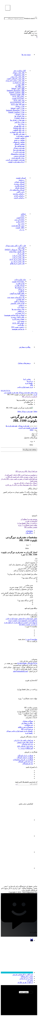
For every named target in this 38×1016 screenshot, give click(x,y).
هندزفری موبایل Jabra (24, 411)
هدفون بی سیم (19, 140)
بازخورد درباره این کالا (29, 396)
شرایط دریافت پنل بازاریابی (23, 740)
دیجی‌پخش (33, 392)
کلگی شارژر (20, 84)
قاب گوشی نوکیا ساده (16, 251)
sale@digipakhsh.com (20, 671)
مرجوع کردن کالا (27, 729)
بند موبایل (21, 289)
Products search (29, 18)
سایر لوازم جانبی (20, 279)
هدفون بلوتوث (19, 138)
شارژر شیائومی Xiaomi (16, 112)
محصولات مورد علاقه (25, 727)
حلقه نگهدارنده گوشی (17, 293)
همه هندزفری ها (18, 150)
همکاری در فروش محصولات (23, 759)
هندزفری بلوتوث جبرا (27, 622)
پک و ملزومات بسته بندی (15, 297)
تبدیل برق (21, 124)
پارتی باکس (20, 192)
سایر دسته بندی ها (18, 309)
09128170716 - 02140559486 (27, 663)
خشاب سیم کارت (18, 319)
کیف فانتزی (20, 299)
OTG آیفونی (20, 218)
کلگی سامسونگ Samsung (15, 90)
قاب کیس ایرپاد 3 (18, 257)
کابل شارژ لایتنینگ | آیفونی (15, 78)
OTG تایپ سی (19, 220)
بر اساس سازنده (18, 194)
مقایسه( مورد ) (31, 639)
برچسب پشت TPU (17, 327)
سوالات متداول (27, 721)
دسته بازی (20, 307)
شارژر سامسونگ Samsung (15, 110)
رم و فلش (20, 311)
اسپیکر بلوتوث (21, 178)
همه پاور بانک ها (19, 134)
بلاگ (31, 385)
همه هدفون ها (19, 146)
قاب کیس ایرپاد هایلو (17, 263)
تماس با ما (27, 379)
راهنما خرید (29, 383)
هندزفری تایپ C (18, 152)
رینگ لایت (21, 325)
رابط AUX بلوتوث (18, 98)
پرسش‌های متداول (24, 363)
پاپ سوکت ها (19, 287)
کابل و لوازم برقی (19, 70)
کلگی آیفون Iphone (18, 88)
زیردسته (21, 180)
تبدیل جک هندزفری (17, 158)
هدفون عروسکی (18, 142)
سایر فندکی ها (19, 116)
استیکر (22, 295)
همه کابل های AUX (17, 104)
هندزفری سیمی (19, 156)
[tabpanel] (19, 1002)
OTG (22, 216)
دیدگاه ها (29, 533)
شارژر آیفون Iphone (17, 108)
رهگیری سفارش (25, 347)
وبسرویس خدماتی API (25, 746)
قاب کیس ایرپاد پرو (17, 261)
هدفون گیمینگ (19, 144)
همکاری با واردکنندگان (25, 755)
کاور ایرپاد (21, 253)
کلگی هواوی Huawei (17, 94)
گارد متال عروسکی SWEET (14, 249)
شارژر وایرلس (19, 122)
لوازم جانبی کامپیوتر (17, 303)
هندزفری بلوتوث (28, 620)
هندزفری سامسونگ (17, 154)
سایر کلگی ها (19, 86)
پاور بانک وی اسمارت (17, 132)
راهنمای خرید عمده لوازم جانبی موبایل (19, 731)
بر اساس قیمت (19, 198)
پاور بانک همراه (19, 126)
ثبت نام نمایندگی (27, 744)
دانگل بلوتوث (20, 227)
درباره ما (30, 381)
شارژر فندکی (19, 114)
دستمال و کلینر (19, 301)
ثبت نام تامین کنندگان (25, 761)
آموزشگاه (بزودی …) (25, 748)
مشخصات (29, 531)
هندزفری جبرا (15, 622)
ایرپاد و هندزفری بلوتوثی (16, 162)
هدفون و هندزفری (22, 136)
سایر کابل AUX (19, 100)
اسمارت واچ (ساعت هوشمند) (14, 315)
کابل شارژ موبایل (18, 72)
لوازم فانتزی (20, 283)
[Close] (7, 8)
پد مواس (21, 305)
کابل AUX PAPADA (17, 102)
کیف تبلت (21, 247)
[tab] (17, 531)
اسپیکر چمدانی (19, 182)
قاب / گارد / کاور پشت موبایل (15, 245)
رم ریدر (21, 229)
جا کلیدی (21, 291)
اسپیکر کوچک (19, 188)
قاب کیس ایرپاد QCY (17, 259)
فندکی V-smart (19, 118)
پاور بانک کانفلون (18, 130)
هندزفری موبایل (18, 148)
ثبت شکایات (28, 725)
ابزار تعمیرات (19, 313)
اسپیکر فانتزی (19, 186)
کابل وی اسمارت (18, 82)
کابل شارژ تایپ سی (17, 76)
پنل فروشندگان (27, 763)
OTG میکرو (20, 221)
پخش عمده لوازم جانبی (29, 618)
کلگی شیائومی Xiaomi (16, 92)
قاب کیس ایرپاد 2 (18, 255)
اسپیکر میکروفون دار (17, 190)
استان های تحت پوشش (25, 742)
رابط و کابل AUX (18, 96)
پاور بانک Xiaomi (18, 128)
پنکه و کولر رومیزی (17, 317)
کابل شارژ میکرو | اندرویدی (15, 80)
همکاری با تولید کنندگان (25, 757)
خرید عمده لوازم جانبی (25, 387)
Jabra (31, 430)
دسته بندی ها (26, 54)
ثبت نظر (33, 616)
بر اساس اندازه (19, 196)
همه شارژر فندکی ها (17, 120)
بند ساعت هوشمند (18, 329)
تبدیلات (23, 214)
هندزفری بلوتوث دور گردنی (15, 160)
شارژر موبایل (19, 106)
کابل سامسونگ (19, 74)
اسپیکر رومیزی (19, 184)
